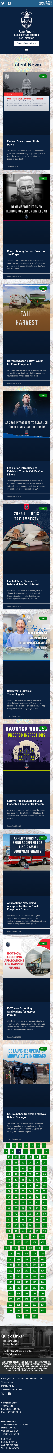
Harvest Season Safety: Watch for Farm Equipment (25, 362)
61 (38, 1196)
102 (34, 1236)
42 (31, 1179)
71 (23, 1207)
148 (35, 1287)
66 (31, 1202)
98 (45, 1230)
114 (47, 1247)
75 (9, 1213)
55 (38, 1190)
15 (10, 1156)
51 (9, 1190)
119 (43, 1253)
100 (18, 1236)
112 (31, 1247)
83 (24, 1219)
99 (11, 1236)
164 (43, 1304)
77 (24, 1213)
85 (38, 1219)
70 (17, 1207)
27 (9, 1168)
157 (27, 1298)
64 (17, 1202)
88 (17, 1225)
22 (16, 1162)
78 (31, 1213)
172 (35, 1315)
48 (31, 1185)
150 (11, 1293)
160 (11, 1304)
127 (27, 1264)
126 (19, 1264)
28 (17, 1168)
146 (19, 1287)
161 (19, 1304)
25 (38, 1162)
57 (9, 1196)
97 (38, 1230)
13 (40, 1151)
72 (31, 1207)
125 (11, 1264)
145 (11, 1287)
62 (45, 1196)
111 (23, 1247)
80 (45, 1213)
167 (27, 1310)
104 (11, 1242)
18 (30, 1156)
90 (31, 1225)
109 (7, 1247)
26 (45, 1162)
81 (9, 1219)
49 (38, 1185)
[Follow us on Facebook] (10, 3)
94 (17, 1230)
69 (9, 1207)
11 (26, 1151)
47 (24, 1185)
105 (19, 1242)
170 (19, 1315)
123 (35, 1259)
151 (19, 1293)
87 (9, 1225)
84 (31, 1219)
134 (43, 1270)
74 (45, 1207)
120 (11, 1259)
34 (17, 1173)
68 (45, 1202)
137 (27, 1276)
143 (35, 1281)
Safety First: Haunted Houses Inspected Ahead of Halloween (25, 802)
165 (11, 1310)
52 (17, 1190)
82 (16, 1219)
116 (19, 1253)
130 (11, 1270)
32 (45, 1168)
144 (43, 1281)
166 (19, 1310)
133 (35, 1270)
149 (43, 1287)
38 (45, 1173)
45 (9, 1185)
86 (45, 1219)
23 (24, 1162)
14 (47, 1151)
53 (24, 1190)
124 (43, 1259)
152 (27, 1293)
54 (31, 1190)
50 (45, 1185)
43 (38, 1179)
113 (39, 1247)
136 (19, 1276)
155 (11, 1298)
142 (27, 1281)
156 (19, 1298)
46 (16, 1185)
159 (43, 1298)
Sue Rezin (27, 32)
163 (35, 1304)
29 (24, 1168)
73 (38, 1207)
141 (19, 1281)
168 (35, 1310)
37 (38, 1173)
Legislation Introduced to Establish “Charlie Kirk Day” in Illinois (25, 471)
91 (38, 1225)
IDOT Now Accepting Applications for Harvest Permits (21, 1011)
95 (24, 1230)
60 (31, 1196)
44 (45, 1179)
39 (9, 1179)
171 (27, 1315)
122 (27, 1259)
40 (17, 1179)
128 (35, 1264)
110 (15, 1247)
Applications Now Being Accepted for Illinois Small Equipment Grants (22, 906)
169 (43, 1310)
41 (23, 1179)
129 (43, 1264)
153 (35, 1293)
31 (38, 1168)
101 (26, 1236)
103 (42, 1236)
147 (27, 1287)
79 (38, 1213)
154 (43, 1293)
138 (35, 1276)
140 (11, 1281)
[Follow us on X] (3, 3)
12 (33, 1151)
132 (27, 1270)
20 (45, 1156)
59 (24, 1196)
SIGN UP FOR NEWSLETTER (45, 3)
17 (23, 1156)
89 (24, 1225)
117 (27, 1253)
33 (9, 1173)
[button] (26, 49)
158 (35, 1298)
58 (17, 1196)
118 (35, 1253)
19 (37, 1156)
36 (31, 1173)
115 (11, 1253)
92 (45, 1225)
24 (31, 1162)
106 (27, 1242)
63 (9, 1202)
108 (43, 1242)
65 (24, 1202)
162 (27, 1304)
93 (9, 1230)
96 (31, 1230)
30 (31, 1168)
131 (19, 1270)
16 (17, 1156)
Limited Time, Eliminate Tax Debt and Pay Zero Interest (23, 583)
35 (24, 1173)
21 (9, 1162)
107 (35, 1242)
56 (45, 1190)
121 (19, 1259)
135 (11, 1276)
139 (43, 1276)
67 (38, 1202)
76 (16, 1213)
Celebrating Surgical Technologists (19, 692)
